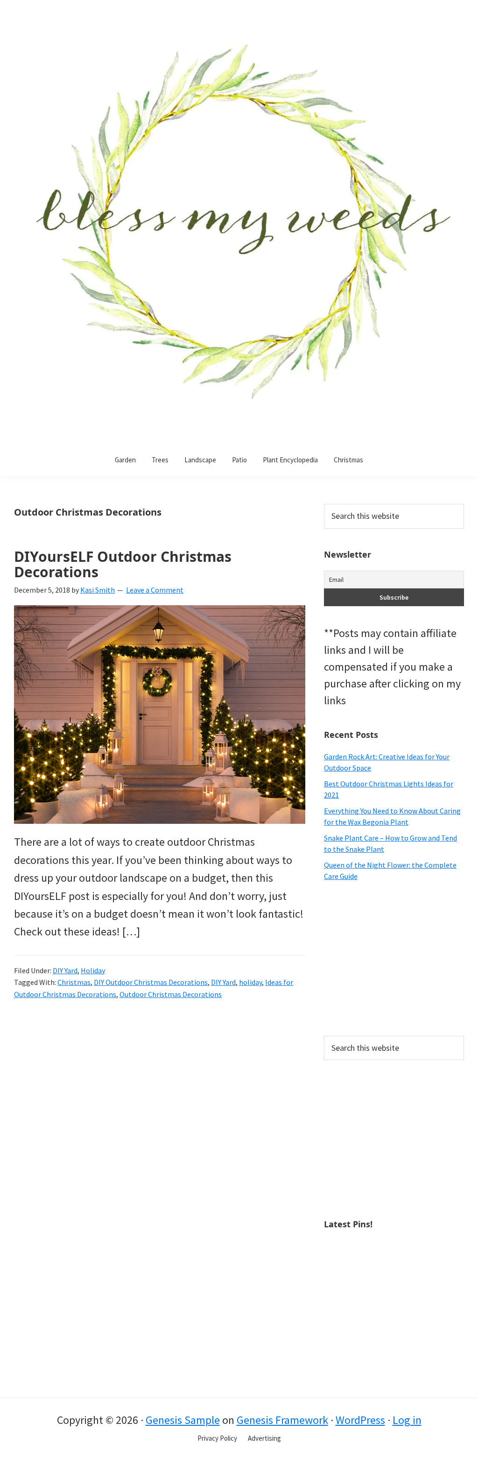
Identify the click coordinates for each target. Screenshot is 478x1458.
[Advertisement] (394, 958)
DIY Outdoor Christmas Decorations (151, 982)
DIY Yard (65, 970)
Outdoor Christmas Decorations (171, 994)
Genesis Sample (183, 1420)
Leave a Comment (154, 590)
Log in (407, 1420)
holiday (250, 982)
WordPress (360, 1420)
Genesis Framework (282, 1420)
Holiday (93, 970)
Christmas (74, 982)
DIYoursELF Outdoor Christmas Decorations (123, 564)
